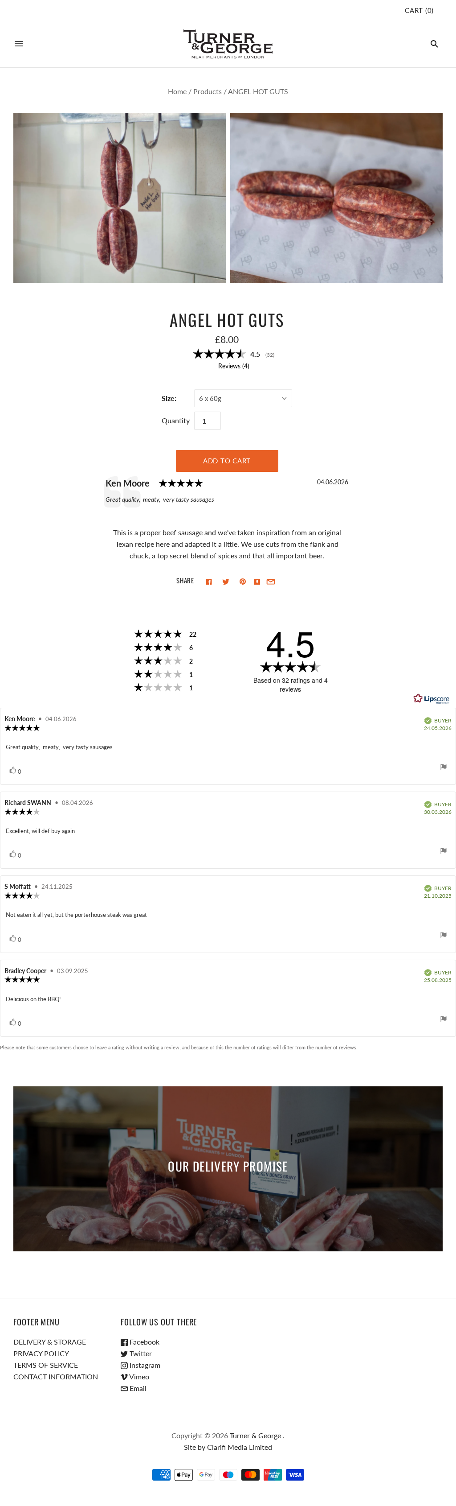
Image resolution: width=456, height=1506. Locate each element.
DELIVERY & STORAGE (49, 1341)
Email (137, 1388)
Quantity (176, 420)
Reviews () (233, 366)
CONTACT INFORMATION (55, 1376)
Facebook (143, 1341)
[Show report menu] (443, 768)
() (419, 10)
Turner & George (255, 1435)
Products (207, 91)
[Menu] (18, 44)
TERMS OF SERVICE (45, 1365)
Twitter (140, 1353)
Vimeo (138, 1376)
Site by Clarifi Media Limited (228, 1447)
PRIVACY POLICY (41, 1353)
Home (177, 91)
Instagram (144, 1365)
